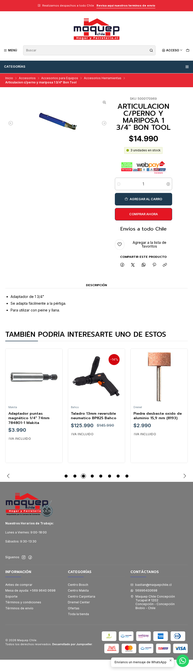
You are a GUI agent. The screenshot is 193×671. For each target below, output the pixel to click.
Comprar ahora (143, 214)
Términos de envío (19, 608)
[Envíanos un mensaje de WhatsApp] (182, 660)
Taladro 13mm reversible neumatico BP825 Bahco (93, 416)
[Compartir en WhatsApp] (144, 265)
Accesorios (27, 78)
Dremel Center (79, 602)
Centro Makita (78, 590)
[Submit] (151, 50)
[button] (66, 476)
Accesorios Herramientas (102, 78)
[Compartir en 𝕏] (133, 265)
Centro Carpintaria (81, 596)
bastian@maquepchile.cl (153, 585)
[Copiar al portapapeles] (165, 265)
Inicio (9, 78)
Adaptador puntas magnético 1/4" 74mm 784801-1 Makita (29, 418)
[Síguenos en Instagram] (23, 557)
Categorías (14, 66)
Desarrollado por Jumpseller (72, 644)
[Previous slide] (9, 476)
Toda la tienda (78, 614)
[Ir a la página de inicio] (96, 29)
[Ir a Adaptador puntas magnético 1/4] (34, 377)
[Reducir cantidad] (118, 184)
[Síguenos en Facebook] (30, 557)
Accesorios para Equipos (59, 78)
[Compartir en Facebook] (122, 265)
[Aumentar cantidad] (168, 184)
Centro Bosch (78, 585)
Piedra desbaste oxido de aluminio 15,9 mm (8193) (157, 416)
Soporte (11, 596)
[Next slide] (184, 476)
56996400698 (146, 590)
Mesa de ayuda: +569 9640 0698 (30, 590)
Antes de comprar (18, 585)
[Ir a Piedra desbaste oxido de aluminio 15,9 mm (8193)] (159, 377)
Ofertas (73, 608)
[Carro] (187, 50)
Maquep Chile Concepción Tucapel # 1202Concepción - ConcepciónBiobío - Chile (155, 602)
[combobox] (89, 50)
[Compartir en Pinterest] (154, 265)
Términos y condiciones (23, 602)
